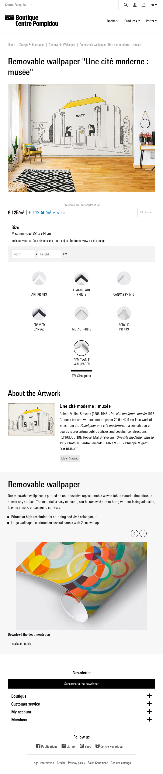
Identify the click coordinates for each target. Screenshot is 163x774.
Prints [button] (150, 21)
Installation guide (20, 644)
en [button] (152, 5)
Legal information (43, 763)
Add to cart (146, 212)
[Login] (134, 5)
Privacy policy (76, 763)
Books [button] (111, 21)
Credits (61, 763)
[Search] (126, 5)
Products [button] (130, 21)
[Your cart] (143, 5)
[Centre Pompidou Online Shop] (31, 20)
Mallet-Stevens (69, 458)
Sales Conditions (98, 763)
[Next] (143, 533)
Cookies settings (121, 763)
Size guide (84, 376)
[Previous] (134, 533)
